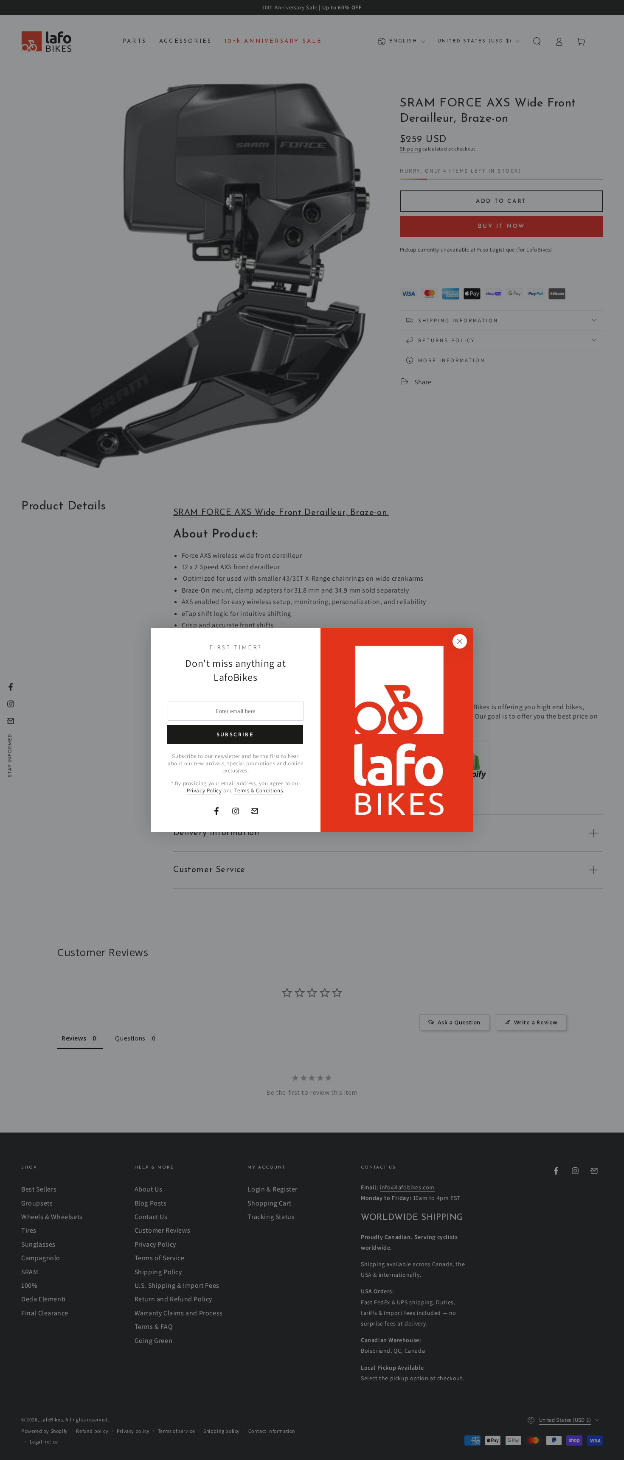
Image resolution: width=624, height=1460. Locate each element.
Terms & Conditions (258, 790)
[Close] (459, 641)
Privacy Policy (204, 790)
